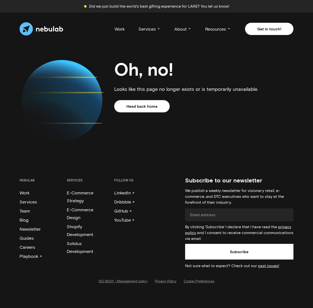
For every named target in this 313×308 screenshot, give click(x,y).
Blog (24, 220)
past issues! (268, 265)
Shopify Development (80, 230)
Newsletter (30, 229)
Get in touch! (269, 28)
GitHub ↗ (123, 210)
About (180, 29)
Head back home (141, 106)
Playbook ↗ (31, 256)
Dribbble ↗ (124, 201)
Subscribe (239, 251)
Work (120, 29)
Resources (215, 29)
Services (147, 29)
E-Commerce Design (80, 213)
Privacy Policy (165, 281)
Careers (27, 247)
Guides (27, 238)
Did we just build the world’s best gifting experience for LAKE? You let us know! (159, 6)
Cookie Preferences (199, 281)
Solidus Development (80, 247)
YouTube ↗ (124, 220)
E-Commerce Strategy (80, 196)
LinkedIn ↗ (124, 192)
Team (25, 210)
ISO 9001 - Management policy (123, 281)
